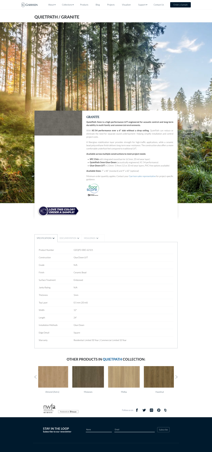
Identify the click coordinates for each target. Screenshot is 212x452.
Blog (98, 5)
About (51, 5)
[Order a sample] (58, 211)
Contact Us (159, 5)
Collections (67, 5)
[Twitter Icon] (144, 411)
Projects (111, 5)
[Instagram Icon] (151, 411)
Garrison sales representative (142, 176)
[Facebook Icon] (137, 411)
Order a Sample (180, 5)
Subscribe (163, 430)
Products (84, 5)
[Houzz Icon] (165, 411)
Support (142, 5)
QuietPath (112, 359)
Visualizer (126, 5)
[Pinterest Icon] (158, 411)
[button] (58, 123)
